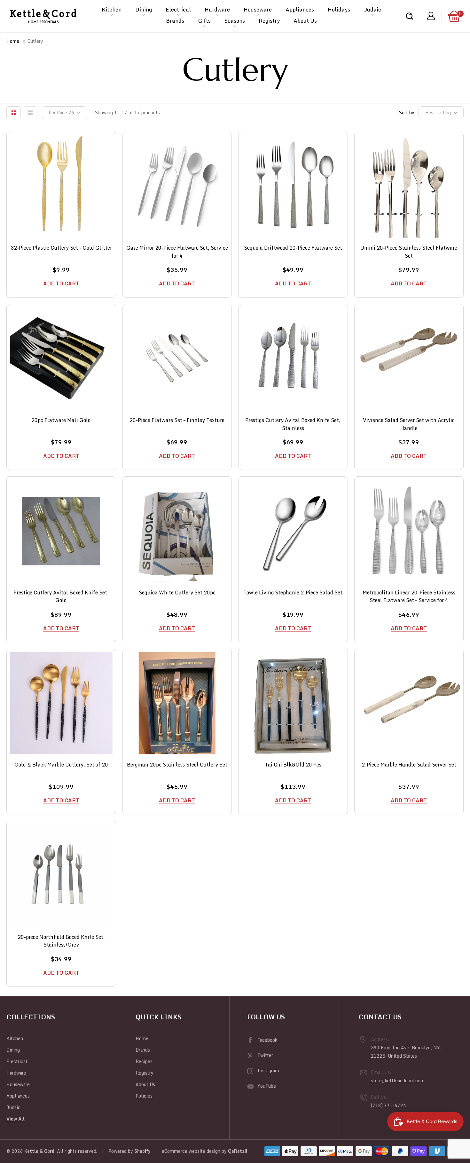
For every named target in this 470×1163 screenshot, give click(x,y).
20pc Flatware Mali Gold (61, 420)
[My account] (431, 16)
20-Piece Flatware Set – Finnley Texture (176, 420)
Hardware (217, 9)
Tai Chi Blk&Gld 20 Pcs (293, 765)
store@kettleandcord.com (398, 1080)
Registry (269, 20)
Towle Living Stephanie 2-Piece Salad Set (292, 593)
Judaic (372, 9)
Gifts (204, 20)
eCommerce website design (191, 1151)
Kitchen (111, 9)
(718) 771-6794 (388, 1105)
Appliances (300, 9)
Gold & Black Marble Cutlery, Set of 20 (61, 765)
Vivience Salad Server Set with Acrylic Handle (409, 423)
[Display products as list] (30, 112)
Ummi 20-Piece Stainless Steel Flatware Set (408, 251)
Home (12, 41)
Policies (144, 1095)
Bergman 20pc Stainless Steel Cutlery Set (177, 765)
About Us (305, 20)
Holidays (339, 9)
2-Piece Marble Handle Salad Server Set (409, 765)
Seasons (234, 20)
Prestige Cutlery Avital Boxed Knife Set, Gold (61, 595)
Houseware (258, 9)
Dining (143, 9)
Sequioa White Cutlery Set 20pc (177, 593)
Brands (175, 20)
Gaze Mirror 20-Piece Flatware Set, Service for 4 (177, 251)
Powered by (121, 1151)
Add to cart (61, 283)
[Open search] (409, 16)
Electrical (178, 9)
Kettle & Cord (39, 1151)
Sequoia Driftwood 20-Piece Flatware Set (293, 248)
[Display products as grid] (13, 112)
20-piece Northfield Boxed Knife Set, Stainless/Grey (61, 940)
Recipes (144, 1061)
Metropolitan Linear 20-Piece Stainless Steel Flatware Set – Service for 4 (409, 595)
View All (15, 1118)
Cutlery (35, 41)
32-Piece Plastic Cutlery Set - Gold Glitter (61, 248)
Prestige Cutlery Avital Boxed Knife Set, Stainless (293, 423)
